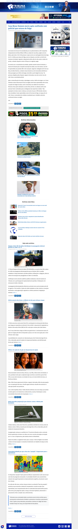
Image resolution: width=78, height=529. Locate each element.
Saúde (45, 22)
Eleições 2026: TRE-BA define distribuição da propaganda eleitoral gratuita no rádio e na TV (26, 246)
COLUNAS (58, 22)
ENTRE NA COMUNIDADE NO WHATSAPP (32, 107)
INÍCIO (9, 22)
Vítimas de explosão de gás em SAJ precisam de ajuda (23, 350)
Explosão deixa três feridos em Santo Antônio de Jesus (31, 236)
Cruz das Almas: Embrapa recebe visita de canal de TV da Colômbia (31, 228)
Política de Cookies (37, 1)
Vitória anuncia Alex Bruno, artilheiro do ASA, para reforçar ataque (26, 300)
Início (20, 525)
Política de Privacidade (29, 1)
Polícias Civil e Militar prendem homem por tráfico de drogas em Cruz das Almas (32, 211)
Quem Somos (8, 1)
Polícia (36, 22)
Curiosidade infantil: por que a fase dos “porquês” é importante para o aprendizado (27, 452)
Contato (23, 1)
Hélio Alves (14, 1)
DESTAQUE (17, 351)
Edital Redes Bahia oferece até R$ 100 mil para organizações (32, 222)
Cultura (49, 22)
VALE (28, 22)
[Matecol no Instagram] (28, 113)
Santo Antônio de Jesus (16, 22)
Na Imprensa (19, 1)
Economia (40, 22)
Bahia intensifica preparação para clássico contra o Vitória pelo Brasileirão (25, 402)
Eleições (17, 249)
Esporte (53, 22)
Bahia (15, 30)
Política (31, 22)
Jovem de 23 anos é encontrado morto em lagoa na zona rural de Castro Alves (32, 206)
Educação (17, 454)
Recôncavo (24, 22)
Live (63, 22)
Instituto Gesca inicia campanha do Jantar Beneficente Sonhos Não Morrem (31, 217)
